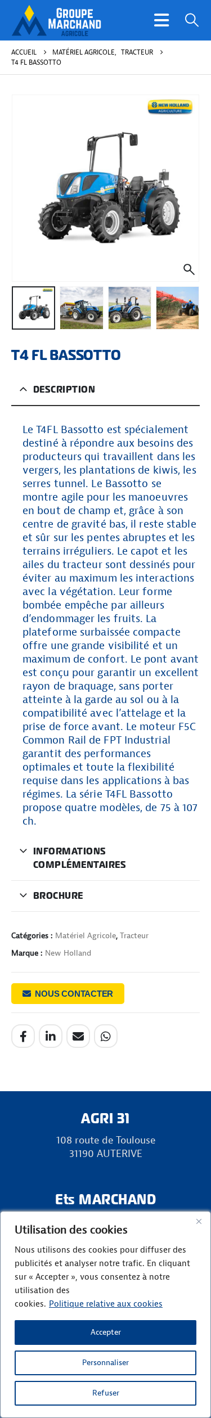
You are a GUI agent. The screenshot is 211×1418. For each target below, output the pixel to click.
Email (78, 1036)
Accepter (106, 1332)
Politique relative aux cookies (106, 1304)
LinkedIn (50, 1036)
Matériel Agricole (85, 935)
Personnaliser (105, 1362)
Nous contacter (74, 993)
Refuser (105, 1393)
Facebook (23, 1036)
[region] (105, 1314)
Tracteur (134, 935)
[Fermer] (198, 1221)
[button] (161, 20)
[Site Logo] (56, 20)
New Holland (68, 953)
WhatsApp (106, 1036)
